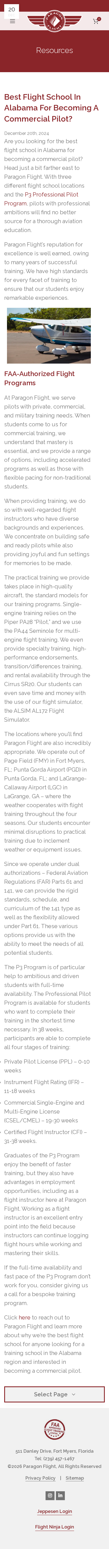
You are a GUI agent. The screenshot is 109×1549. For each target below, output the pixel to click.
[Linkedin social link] (60, 1495)
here (24, 1317)
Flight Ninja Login (54, 1527)
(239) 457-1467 (59, 1458)
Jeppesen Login (54, 1511)
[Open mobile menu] (12, 21)
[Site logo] (54, 20)
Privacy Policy (40, 1478)
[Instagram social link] (50, 1495)
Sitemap (75, 1478)
